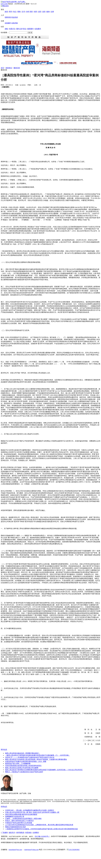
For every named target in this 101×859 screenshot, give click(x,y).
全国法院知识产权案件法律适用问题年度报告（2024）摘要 (25, 761)
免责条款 (28, 832)
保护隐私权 (20, 832)
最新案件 (30, 29)
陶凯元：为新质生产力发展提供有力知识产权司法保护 (24, 772)
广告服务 (4, 832)
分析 (27, 11)
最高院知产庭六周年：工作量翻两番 (17, 763)
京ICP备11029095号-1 (42, 836)
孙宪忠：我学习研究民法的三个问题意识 (19, 820)
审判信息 (4, 749)
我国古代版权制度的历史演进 (15, 827)
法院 (39, 11)
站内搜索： (5, 32)
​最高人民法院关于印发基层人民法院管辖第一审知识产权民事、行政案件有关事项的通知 (36, 759)
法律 (52, 11)
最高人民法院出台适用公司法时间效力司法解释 (21, 768)
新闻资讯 (9, 68)
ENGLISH (4, 4)
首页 (2, 68)
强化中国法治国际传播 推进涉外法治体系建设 (21, 814)
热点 (14, 11)
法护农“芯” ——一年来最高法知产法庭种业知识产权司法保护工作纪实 (29, 757)
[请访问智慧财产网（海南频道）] (50, 65)
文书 (23, 11)
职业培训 (14, 17)
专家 (35, 11)
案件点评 (19, 29)
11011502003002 (73, 849)
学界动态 (4, 806)
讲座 (31, 11)
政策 (6, 11)
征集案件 (38, 29)
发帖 (6, 29)
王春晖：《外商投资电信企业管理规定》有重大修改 (23, 818)
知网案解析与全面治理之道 (14, 816)
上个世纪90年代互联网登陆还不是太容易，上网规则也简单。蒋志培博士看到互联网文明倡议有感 (39, 825)
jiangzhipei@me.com (15, 849)
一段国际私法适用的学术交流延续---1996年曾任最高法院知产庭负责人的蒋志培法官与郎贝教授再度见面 (41, 829)
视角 (19, 11)
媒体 (48, 11)
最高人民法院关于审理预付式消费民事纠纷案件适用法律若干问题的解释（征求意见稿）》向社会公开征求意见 (44, 770)
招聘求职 (8, 17)
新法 (24, 29)
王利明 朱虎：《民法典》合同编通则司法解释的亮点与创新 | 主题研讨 (29, 810)
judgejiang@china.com (31, 849)
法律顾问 (36, 832)
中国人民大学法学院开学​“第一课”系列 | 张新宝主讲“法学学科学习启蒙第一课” (32, 812)
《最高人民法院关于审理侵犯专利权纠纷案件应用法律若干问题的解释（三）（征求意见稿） (37, 755)
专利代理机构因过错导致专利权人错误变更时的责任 (23, 765)
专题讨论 (12, 29)
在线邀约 (8, 23)
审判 (10, 11)
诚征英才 (12, 832)
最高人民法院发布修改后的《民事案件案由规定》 (22, 753)
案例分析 (17, 68)
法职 (43, 11)
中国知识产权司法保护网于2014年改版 (18, 823)
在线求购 (14, 23)
